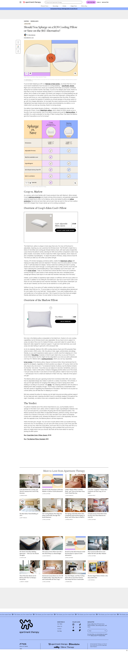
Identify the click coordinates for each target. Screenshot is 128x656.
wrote (50, 384)
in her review (32, 270)
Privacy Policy (102, 635)
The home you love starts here (13, 614)
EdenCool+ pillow (46, 110)
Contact (59, 629)
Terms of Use (94, 635)
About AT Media (24, 646)
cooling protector (47, 359)
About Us (59, 626)
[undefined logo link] (32, 2)
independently (28, 79)
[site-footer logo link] (23, 644)
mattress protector (35, 197)
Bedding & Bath (34, 21)
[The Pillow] (39, 319)
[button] (75, 73)
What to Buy (84, 6)
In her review (28, 362)
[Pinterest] (80, 627)
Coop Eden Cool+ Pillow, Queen (37, 435)
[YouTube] (73, 630)
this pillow (35, 355)
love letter (27, 23)
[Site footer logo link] (38, 626)
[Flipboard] (80, 630)
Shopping (26, 21)
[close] (127, 650)
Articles (64, 6)
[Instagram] (73, 624)
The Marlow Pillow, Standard (36, 439)
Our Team (59, 624)
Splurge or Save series (52, 84)
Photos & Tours (44, 6)
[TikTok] (80, 624)
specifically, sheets (68, 86)
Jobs (21, 649)
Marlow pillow (70, 112)
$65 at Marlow (65, 321)
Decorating (55, 6)
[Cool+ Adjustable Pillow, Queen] (39, 227)
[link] (30, 491)
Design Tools (74, 6)
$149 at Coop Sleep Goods (65, 230)
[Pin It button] (30, 73)
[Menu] (20, 2)
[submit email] (105, 630)
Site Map (59, 631)
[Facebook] (73, 627)
